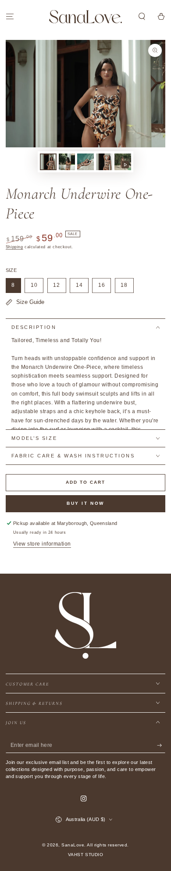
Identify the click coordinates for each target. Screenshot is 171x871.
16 (104, 287)
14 (82, 287)
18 (127, 287)
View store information (42, 544)
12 (59, 287)
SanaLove (72, 844)
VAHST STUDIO (85, 854)
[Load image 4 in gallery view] (104, 161)
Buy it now (85, 503)
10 (36, 287)
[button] (142, 16)
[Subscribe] (161, 745)
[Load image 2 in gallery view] (67, 161)
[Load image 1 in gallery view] (48, 161)
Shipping (14, 247)
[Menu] (9, 16)
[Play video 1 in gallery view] (122, 161)
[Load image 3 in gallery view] (85, 161)
